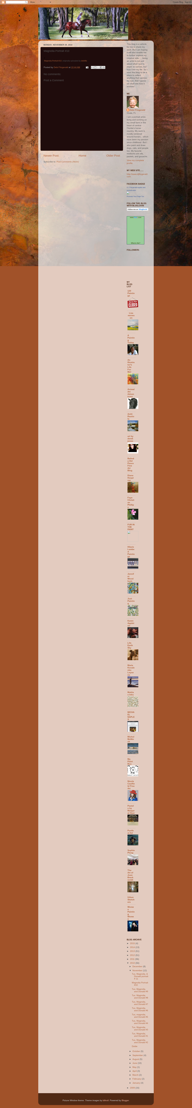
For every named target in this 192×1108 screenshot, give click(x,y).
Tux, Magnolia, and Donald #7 (140, 1003)
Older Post (113, 155)
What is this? (135, 243)
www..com (135, 217)
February (137, 1079)
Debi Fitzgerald (137, 110)
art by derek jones (130, 438)
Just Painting (131, 601)
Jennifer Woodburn (131, 577)
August (136, 1059)
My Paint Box (130, 761)
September (138, 1055)
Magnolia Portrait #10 (53, 61)
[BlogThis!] (95, 67)
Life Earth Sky (130, 645)
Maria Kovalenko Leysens (131, 670)
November (137, 970)
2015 (132, 943)
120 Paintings (131, 293)
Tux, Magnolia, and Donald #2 (140, 1041)
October (136, 1051)
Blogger (125, 1100)
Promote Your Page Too (135, 196)
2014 (132, 947)
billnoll (106, 1100)
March (135, 1075)
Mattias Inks (131, 693)
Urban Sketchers (131, 899)
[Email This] (92, 67)
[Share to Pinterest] (103, 67)
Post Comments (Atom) (68, 162)
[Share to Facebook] (100, 67)
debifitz (84, 61)
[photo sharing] (44, 57)
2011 (132, 959)
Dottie (134, 1046)
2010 (132, 963)
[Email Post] (87, 67)
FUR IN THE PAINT (131, 527)
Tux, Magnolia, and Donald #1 (140, 1034)
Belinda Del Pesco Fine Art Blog (131, 464)
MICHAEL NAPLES (131, 716)
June (135, 1063)
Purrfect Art (131, 831)
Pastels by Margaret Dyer (131, 809)
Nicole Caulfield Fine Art (131, 785)
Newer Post (51, 155)
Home (82, 155)
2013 (132, 951)
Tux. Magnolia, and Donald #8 (140, 996)
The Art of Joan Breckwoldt (130, 875)
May (134, 1067)
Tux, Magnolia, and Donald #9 (140, 990)
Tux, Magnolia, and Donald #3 (140, 1028)
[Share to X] (98, 67)
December (137, 966)
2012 (132, 955)
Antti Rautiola (131, 416)
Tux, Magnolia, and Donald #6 (140, 1009)
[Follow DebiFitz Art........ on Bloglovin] (137, 210)
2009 (132, 1088)
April (134, 1071)
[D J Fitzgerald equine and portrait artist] (128, 193)
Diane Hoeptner (131, 477)
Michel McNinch (131, 739)
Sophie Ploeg (131, 851)
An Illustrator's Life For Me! (131, 366)
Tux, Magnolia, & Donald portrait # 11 (140, 976)
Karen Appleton (131, 623)
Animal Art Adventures (131, 393)
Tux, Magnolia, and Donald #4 (140, 1022)
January (136, 1083)
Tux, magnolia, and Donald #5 (140, 1015)
